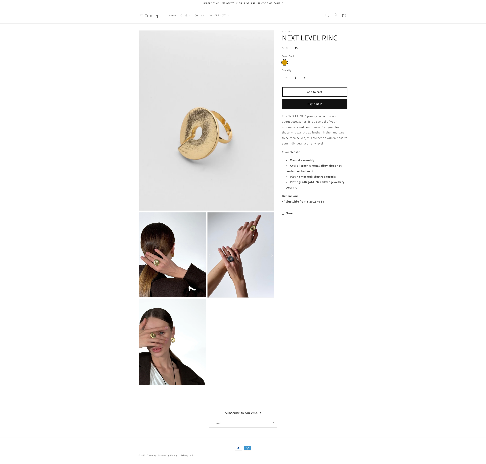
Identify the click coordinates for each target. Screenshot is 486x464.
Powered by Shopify (167, 455)
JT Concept (152, 455)
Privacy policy (188, 455)
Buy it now (315, 104)
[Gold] (284, 62)
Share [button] (289, 213)
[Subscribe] (273, 423)
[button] (219, 15)
